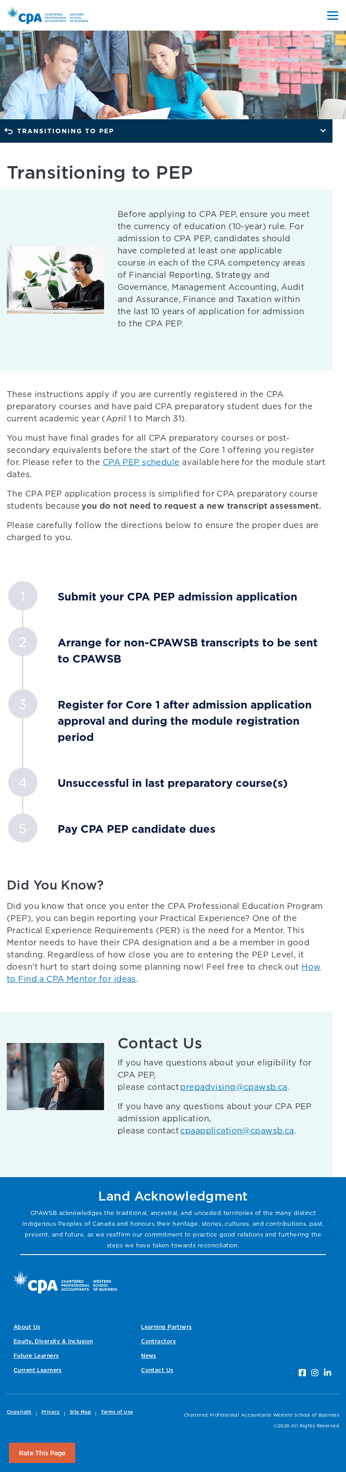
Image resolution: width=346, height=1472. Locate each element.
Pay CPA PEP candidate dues (136, 829)
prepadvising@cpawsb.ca (233, 1087)
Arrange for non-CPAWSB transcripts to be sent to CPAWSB (188, 650)
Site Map (80, 1411)
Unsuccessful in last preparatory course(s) (173, 783)
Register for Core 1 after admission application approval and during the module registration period (185, 721)
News (148, 1356)
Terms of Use (117, 1411)
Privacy (50, 1411)
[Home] (65, 1282)
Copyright (19, 1411)
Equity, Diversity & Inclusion (53, 1341)
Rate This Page (42, 1452)
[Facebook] (302, 1372)
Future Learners (36, 1356)
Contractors (158, 1341)
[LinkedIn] (327, 1372)
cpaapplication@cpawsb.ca (237, 1130)
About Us (27, 1327)
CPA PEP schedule (141, 462)
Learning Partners (166, 1327)
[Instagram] (315, 1372)
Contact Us (157, 1370)
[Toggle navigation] (333, 15)
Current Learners (38, 1370)
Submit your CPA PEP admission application (177, 596)
